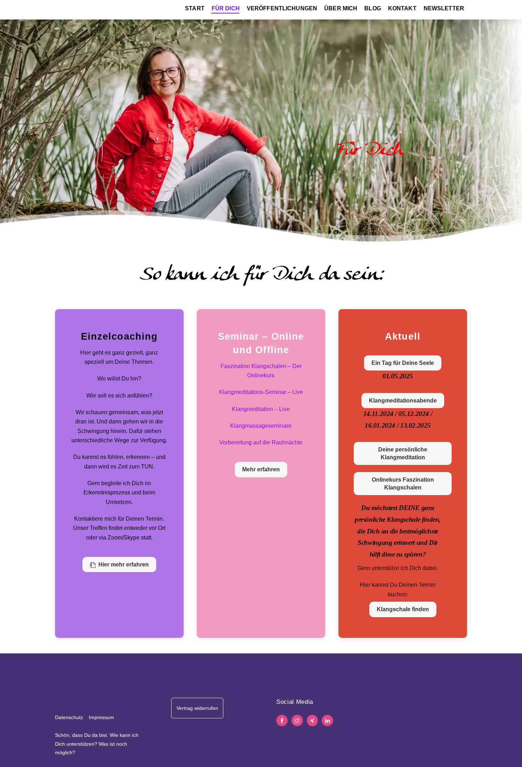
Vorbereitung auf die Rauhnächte (261, 442)
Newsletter (444, 8)
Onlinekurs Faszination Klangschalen (403, 484)
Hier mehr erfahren (123, 564)
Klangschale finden (403, 609)
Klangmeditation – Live (261, 409)
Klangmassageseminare (261, 426)
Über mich (340, 8)
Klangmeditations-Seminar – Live (261, 392)
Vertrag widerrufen (197, 708)
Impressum (101, 717)
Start (195, 8)
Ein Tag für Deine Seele (402, 363)
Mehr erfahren (261, 469)
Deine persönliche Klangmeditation (402, 453)
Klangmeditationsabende (403, 401)
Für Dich (226, 8)
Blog (372, 8)
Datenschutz (69, 717)
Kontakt (402, 8)
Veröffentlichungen (282, 8)
